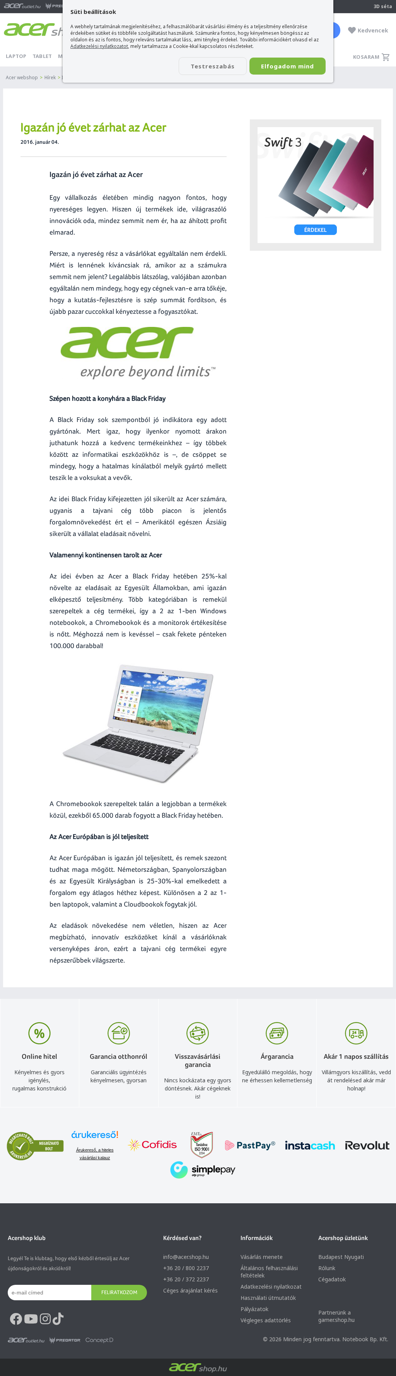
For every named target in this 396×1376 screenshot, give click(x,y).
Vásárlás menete (262, 1256)
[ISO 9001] (197, 1146)
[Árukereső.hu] (95, 1138)
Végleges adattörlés (266, 1320)
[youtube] (31, 1319)
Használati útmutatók (268, 1297)
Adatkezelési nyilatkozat (271, 1286)
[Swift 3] (315, 185)
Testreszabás (213, 66)
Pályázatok (254, 1309)
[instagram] (45, 1319)
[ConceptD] (99, 1340)
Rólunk (326, 1268)
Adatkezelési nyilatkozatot (99, 46)
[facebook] (16, 1319)
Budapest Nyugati (341, 1256)
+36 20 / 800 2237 (186, 1268)
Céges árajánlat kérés (190, 1290)
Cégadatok (332, 1279)
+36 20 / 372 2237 (186, 1279)
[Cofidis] (152, 1145)
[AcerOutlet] (26, 1340)
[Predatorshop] (65, 1340)
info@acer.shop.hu (186, 1256)
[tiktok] (58, 1319)
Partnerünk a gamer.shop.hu (336, 1316)
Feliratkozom (119, 1292)
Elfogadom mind (287, 66)
